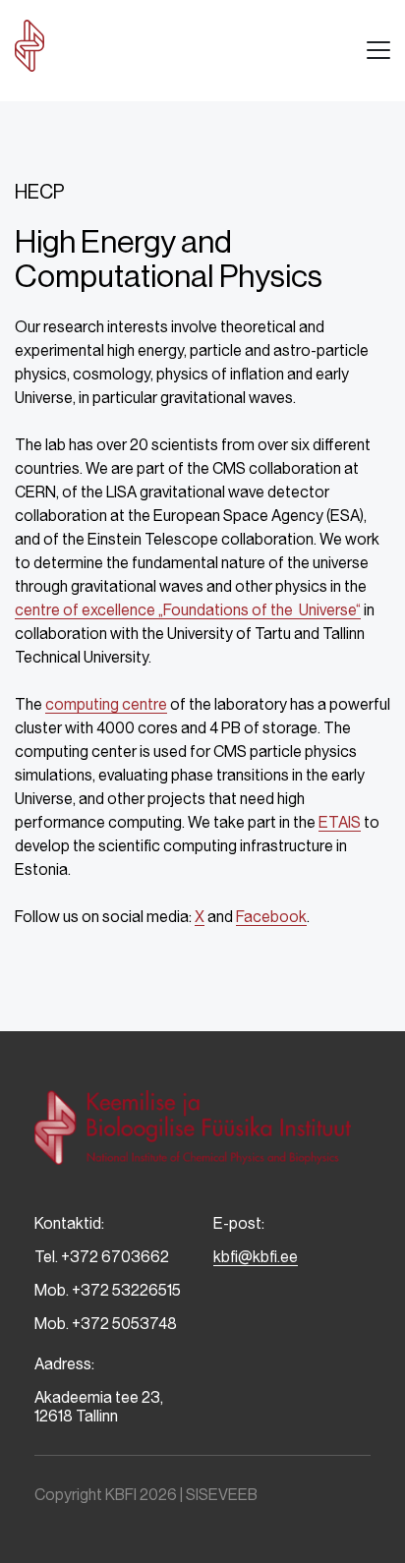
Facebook (271, 916)
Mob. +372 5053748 (105, 1323)
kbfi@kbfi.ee (255, 1256)
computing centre (106, 704)
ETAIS (339, 822)
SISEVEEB (222, 1494)
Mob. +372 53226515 (107, 1290)
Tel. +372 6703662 (101, 1256)
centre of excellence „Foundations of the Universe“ (188, 610)
